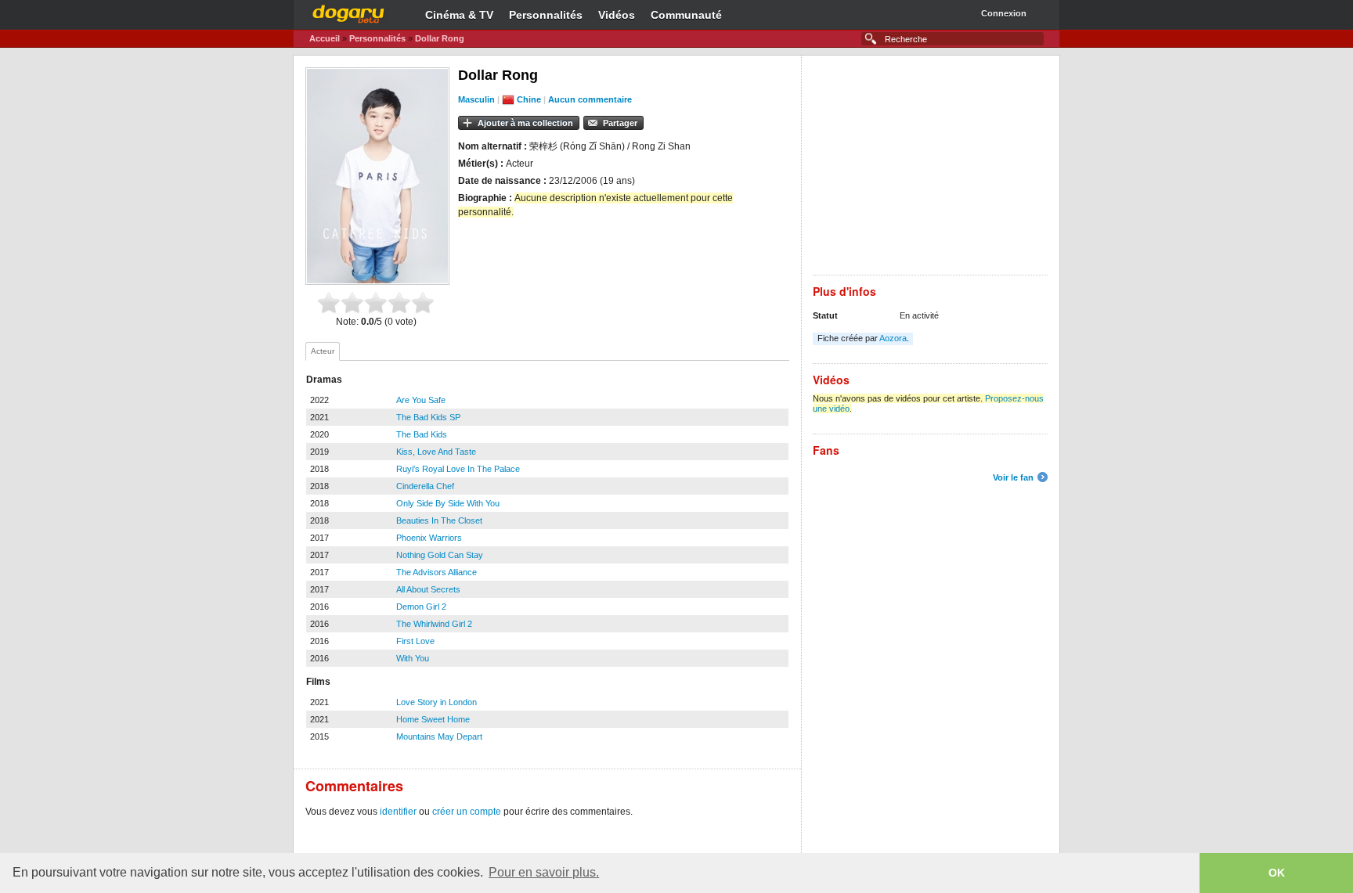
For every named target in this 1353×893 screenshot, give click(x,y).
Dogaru (348, 11)
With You (412, 658)
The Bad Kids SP (428, 417)
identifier (398, 811)
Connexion (1003, 13)
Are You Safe (421, 400)
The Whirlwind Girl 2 (434, 623)
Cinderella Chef (425, 486)
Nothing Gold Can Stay (439, 555)
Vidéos (616, 15)
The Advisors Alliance (436, 572)
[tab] (322, 351)
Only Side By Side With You (448, 503)
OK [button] (1276, 872)
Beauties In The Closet (439, 520)
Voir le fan (1013, 477)
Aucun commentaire (590, 99)
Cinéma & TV (459, 15)
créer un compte (466, 811)
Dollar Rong (439, 38)
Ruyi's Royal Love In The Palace (458, 469)
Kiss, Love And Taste (436, 451)
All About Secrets (428, 589)
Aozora (893, 338)
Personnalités (546, 15)
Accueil (324, 38)
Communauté (686, 15)
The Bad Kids (421, 434)
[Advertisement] (930, 165)
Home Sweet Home (433, 719)
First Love (415, 641)
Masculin (476, 99)
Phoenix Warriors (429, 537)
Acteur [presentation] (322, 351)
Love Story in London (436, 702)
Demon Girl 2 (421, 606)
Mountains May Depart (439, 736)
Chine (529, 99)
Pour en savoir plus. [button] (544, 872)
